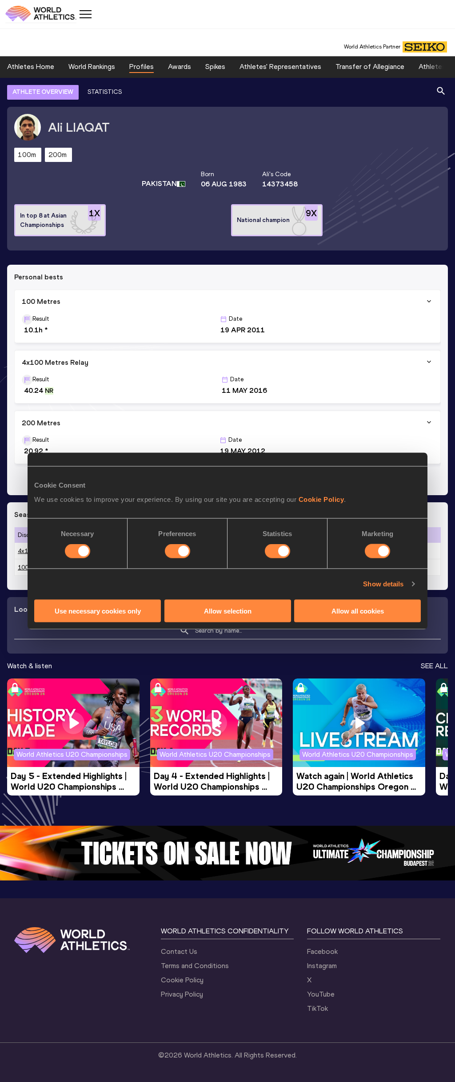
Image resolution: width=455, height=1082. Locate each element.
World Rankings (91, 66)
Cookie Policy (321, 499)
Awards (179, 66)
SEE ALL (434, 666)
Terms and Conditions (195, 965)
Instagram (322, 965)
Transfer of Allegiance (369, 66)
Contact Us (179, 951)
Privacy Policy (182, 994)
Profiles (141, 66)
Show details (383, 584)
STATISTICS (105, 92)
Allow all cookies (357, 610)
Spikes (215, 66)
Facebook (322, 951)
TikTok (317, 1008)
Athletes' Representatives (280, 66)
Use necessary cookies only (98, 610)
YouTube (321, 994)
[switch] (177, 551)
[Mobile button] (85, 14)
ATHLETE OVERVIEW (42, 92)
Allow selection (227, 610)
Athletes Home (30, 66)
